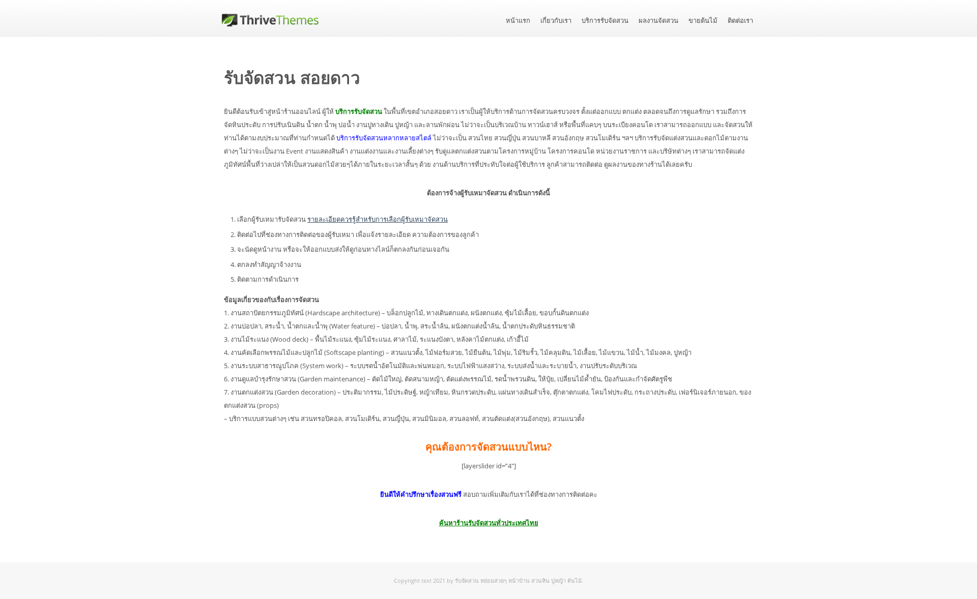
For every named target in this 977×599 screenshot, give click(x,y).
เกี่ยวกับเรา (555, 20)
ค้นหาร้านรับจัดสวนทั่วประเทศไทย (488, 522)
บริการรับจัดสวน (605, 20)
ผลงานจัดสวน (658, 20)
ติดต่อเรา (740, 20)
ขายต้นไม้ (702, 20)
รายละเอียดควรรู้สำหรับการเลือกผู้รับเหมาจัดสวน (377, 219)
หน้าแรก (518, 20)
